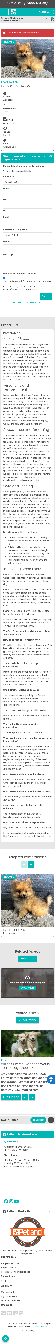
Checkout (6, 1304)
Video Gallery (8, 1267)
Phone (7, 241)
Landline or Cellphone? (16, 229)
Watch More (27, 958)
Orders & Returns (10, 1300)
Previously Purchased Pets (15, 1271)
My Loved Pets (9, 1296)
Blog (4, 1060)
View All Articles (27, 1020)
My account (7, 1292)
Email (6, 216)
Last (5, 210)
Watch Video (27, 988)
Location (8, 176)
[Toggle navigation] (5, 12)
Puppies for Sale (10, 1263)
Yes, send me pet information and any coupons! (27, 281)
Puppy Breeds (8, 1276)
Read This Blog (11, 1097)
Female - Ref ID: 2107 (14, 930)
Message (9, 254)
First (5, 199)
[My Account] (47, 19)
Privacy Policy (27, 1330)
